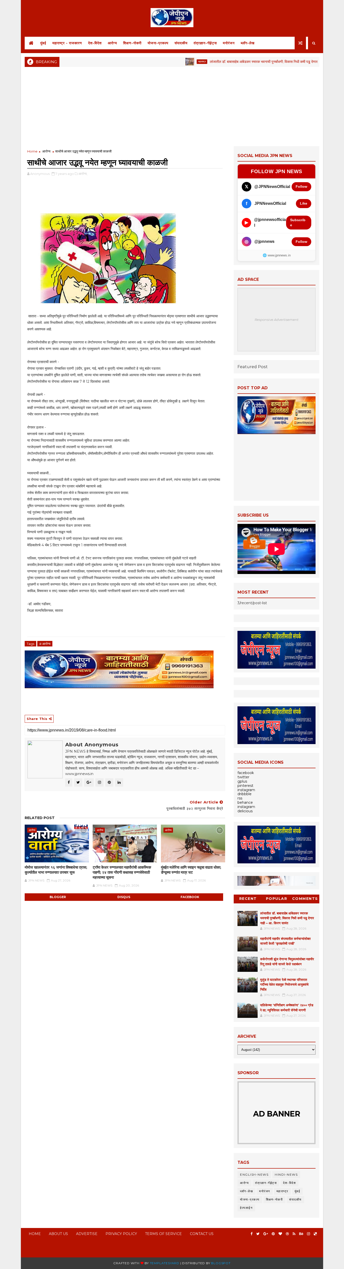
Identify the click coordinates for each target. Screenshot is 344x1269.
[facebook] (251, 1234)
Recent (248, 898)
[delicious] (315, 1234)
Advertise (86, 1234)
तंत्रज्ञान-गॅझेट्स (205, 43)
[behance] (301, 1234)
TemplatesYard (164, 1263)
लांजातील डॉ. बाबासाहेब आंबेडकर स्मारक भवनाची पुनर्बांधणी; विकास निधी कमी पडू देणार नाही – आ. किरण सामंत (253, 61)
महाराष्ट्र (177, 61)
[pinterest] (273, 1234)
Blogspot (220, 1263)
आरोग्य (112, 43)
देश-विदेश (95, 43)
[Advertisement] (172, 106)
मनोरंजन (229, 43)
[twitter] (258, 1234)
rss (239, 798)
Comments (305, 898)
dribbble (244, 794)
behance (245, 802)
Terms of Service (163, 1234)
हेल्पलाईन (246, 1208)
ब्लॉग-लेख (248, 43)
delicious (245, 811)
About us (58, 1234)
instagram (246, 790)
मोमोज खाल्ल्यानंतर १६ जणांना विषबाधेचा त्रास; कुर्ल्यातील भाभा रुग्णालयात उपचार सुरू (56, 870)
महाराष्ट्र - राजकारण (67, 43)
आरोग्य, (83, 174)
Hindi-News (286, 1174)
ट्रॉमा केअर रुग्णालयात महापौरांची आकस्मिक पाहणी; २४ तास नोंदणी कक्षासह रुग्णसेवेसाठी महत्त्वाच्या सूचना (122, 872)
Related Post (40, 818)
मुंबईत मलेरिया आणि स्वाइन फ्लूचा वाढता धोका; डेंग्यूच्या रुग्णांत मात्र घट (191, 870)
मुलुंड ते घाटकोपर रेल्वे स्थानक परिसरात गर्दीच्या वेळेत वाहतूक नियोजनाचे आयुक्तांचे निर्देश (284, 984)
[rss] (294, 1234)
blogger (58, 897)
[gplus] (265, 1234)
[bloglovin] (280, 1234)
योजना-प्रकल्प (158, 43)
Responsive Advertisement (276, 320)
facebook (190, 897)
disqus (123, 897)
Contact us (202, 1234)
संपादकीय (181, 43)
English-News (254, 1174)
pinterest (245, 785)
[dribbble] (287, 1234)
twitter (243, 777)
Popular (276, 898)
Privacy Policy (121, 1234)
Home (32, 151)
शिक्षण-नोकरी (132, 43)
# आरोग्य (44, 644)
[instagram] (308, 1234)
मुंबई (43, 43)
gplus (242, 781)
